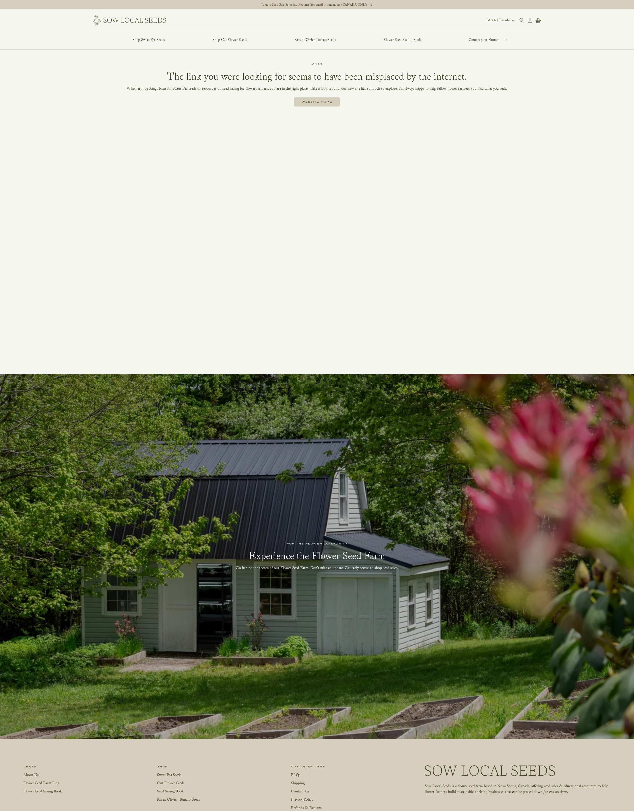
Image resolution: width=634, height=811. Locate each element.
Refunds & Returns (306, 807)
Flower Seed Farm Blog (41, 782)
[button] (483, 40)
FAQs (295, 774)
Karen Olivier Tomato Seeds (178, 799)
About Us (31, 774)
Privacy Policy (302, 799)
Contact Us (300, 790)
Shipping (298, 782)
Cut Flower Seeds (171, 782)
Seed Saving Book (170, 790)
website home (316, 102)
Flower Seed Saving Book (42, 790)
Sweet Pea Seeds (169, 774)
